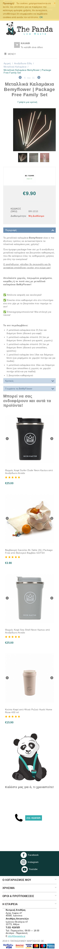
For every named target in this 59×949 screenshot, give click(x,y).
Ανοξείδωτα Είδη (23, 63)
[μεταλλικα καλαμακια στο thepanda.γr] (34, 129)
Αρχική (7, 63)
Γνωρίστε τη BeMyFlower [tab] (18, 388)
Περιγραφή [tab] (11, 230)
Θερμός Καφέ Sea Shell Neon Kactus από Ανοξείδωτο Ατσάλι (27, 631)
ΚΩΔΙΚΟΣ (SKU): (16, 210)
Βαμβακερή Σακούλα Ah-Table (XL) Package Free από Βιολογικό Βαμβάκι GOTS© (29, 551)
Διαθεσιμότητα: (18, 216)
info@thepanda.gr (16, 936)
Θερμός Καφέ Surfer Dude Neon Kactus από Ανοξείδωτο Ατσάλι (29, 471)
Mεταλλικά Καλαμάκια (15, 66)
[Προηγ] (20, 78)
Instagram (33, 862)
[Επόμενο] (38, 78)
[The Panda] (29, 28)
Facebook (33, 855)
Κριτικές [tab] (9, 381)
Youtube (33, 869)
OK (41, 17)
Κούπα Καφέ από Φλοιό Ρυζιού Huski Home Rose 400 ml (28, 711)
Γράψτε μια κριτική (27, 102)
